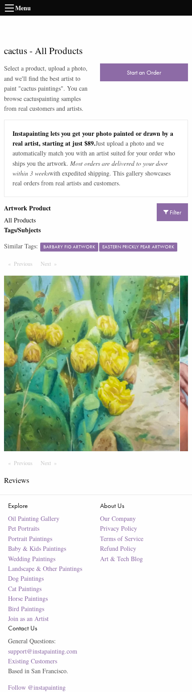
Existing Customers (32, 661)
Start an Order (144, 72)
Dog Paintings (26, 578)
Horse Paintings (28, 598)
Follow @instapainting (37, 687)
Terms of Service (121, 538)
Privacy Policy (118, 528)
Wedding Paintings (31, 558)
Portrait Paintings (30, 538)
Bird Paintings (26, 608)
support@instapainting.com (42, 651)
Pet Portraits (23, 528)
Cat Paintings (25, 588)
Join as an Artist (28, 618)
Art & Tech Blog (121, 558)
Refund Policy (118, 548)
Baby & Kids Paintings (37, 548)
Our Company (118, 518)
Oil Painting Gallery (33, 518)
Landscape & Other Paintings (45, 568)
